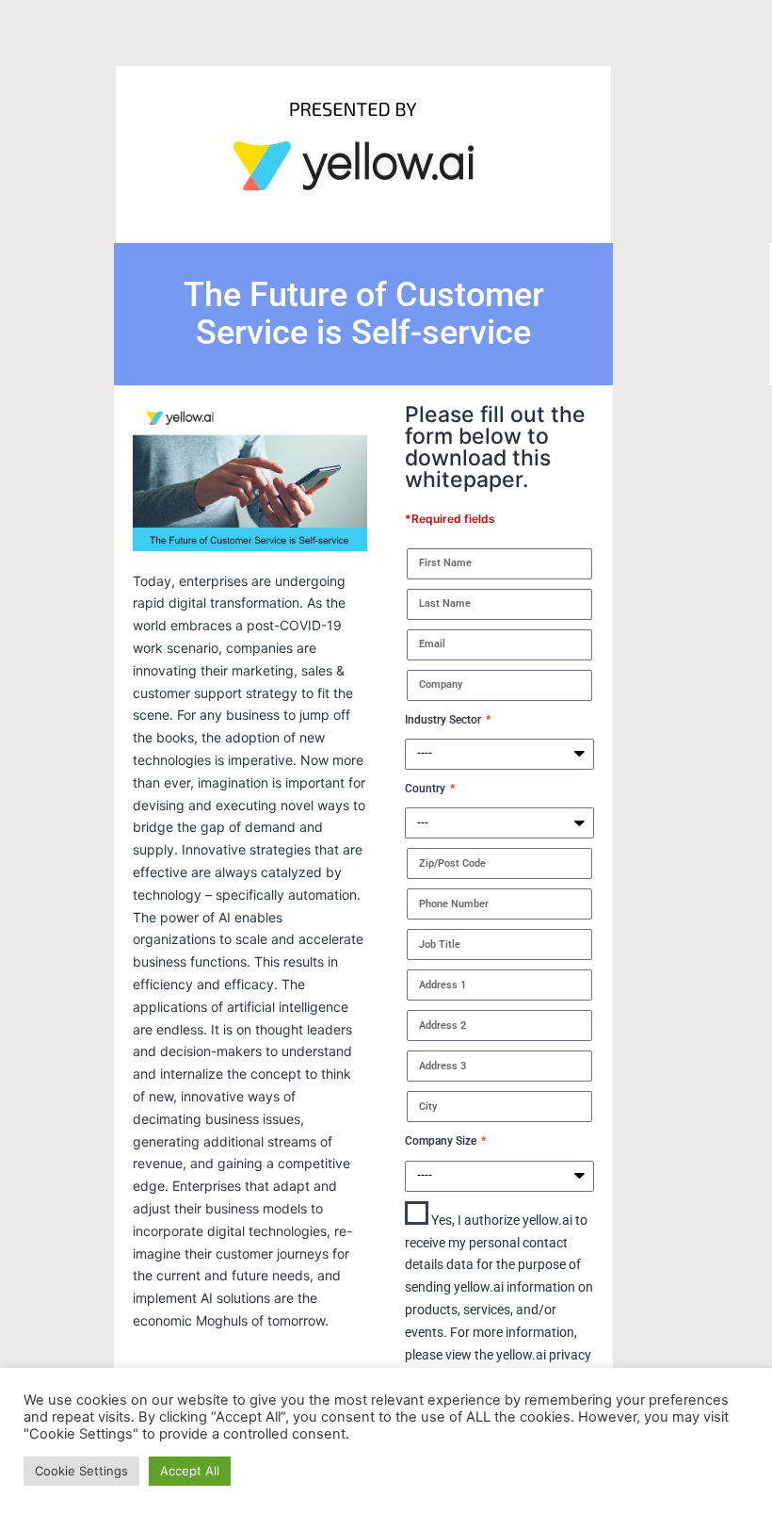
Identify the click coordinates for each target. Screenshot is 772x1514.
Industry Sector (444, 719)
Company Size (442, 1141)
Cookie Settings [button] (81, 1470)
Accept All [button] (189, 1470)
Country (426, 788)
